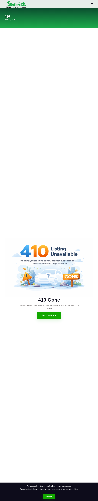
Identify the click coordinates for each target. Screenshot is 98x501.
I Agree (49, 496)
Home (7, 20)
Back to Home (49, 315)
